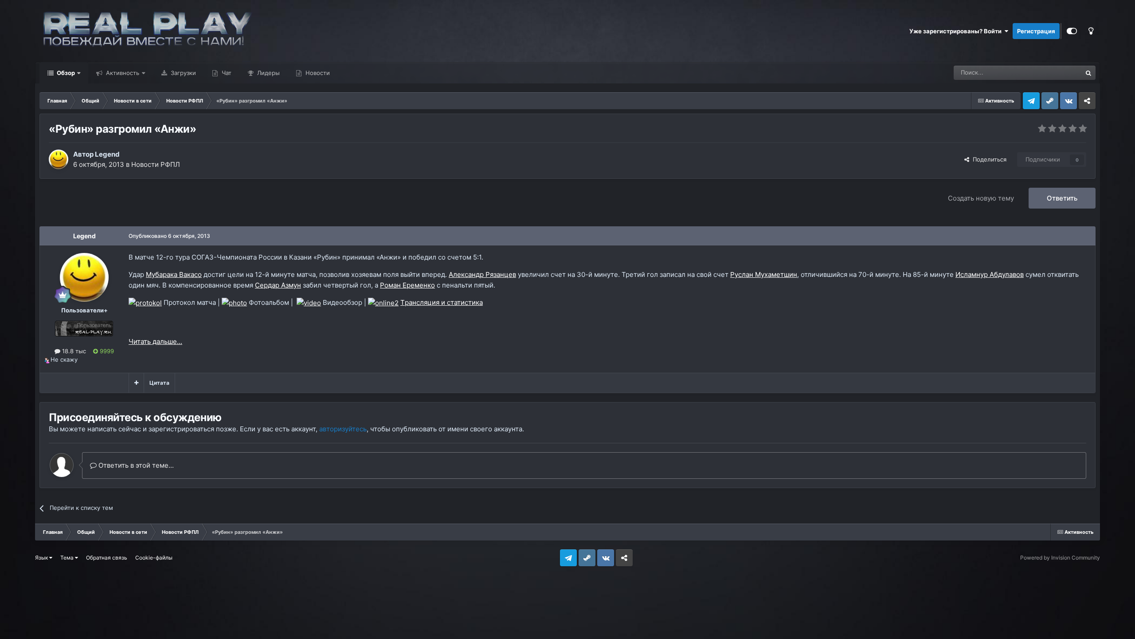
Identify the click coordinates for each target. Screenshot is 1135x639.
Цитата (159, 382)
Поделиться (987, 159)
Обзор (65, 72)
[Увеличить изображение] (145, 302)
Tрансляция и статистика (441, 302)
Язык (42, 557)
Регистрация (1036, 31)
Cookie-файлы (153, 557)
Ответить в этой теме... (135, 465)
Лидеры (267, 72)
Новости (317, 72)
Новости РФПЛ (155, 164)
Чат (225, 72)
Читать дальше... (155, 341)
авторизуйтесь (343, 429)
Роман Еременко (407, 285)
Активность (121, 72)
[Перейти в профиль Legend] (58, 159)
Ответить (1062, 198)
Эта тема (1057, 72)
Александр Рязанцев (482, 274)
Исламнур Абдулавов (989, 274)
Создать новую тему (981, 198)
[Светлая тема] (1090, 31)
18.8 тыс (73, 351)
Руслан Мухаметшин (763, 274)
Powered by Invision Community (1060, 557)
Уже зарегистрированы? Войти (956, 31)
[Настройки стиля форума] (1071, 31)
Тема (67, 557)
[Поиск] (1088, 73)
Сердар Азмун (278, 285)
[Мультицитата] (136, 383)
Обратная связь (106, 557)
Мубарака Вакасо (174, 274)
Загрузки (182, 72)
